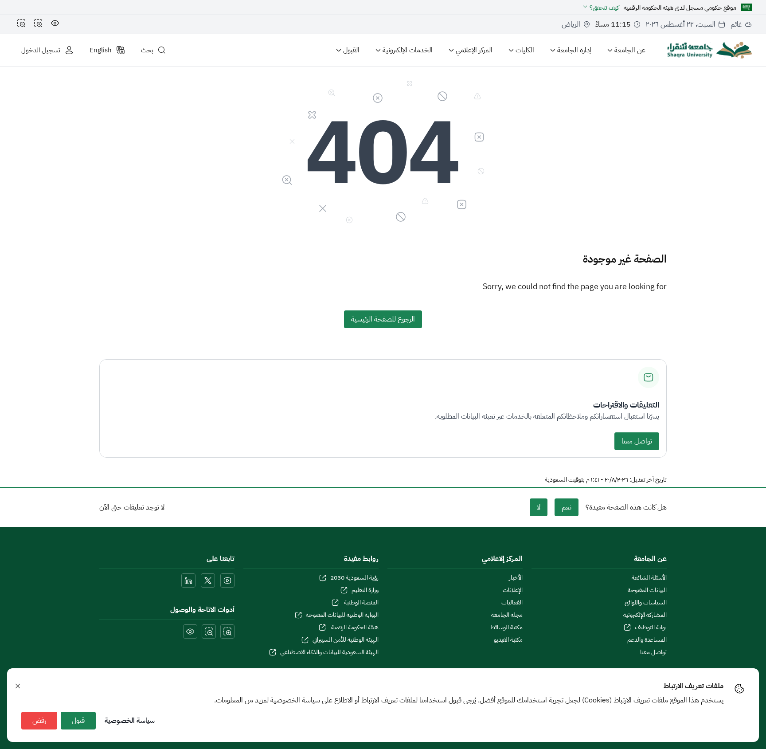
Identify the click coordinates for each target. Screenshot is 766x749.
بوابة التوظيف (651, 627)
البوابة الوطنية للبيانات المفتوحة (342, 615)
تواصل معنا (636, 441)
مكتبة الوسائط (506, 627)
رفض (39, 720)
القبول (351, 50)
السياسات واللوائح (646, 602)
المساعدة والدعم (647, 639)
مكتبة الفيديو (508, 639)
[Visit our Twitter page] (208, 580)
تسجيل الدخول (40, 50)
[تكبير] (38, 24)
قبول (78, 720)
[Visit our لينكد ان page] (188, 580)
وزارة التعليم (365, 590)
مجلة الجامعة (507, 615)
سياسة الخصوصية (130, 720)
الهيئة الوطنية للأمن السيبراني (346, 639)
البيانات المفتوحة (647, 590)
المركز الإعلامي (474, 50)
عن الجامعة (629, 50)
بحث (147, 50)
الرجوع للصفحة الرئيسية (383, 319)
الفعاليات (512, 602)
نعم (566, 507)
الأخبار (516, 577)
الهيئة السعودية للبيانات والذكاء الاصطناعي (329, 652)
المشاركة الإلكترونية (645, 615)
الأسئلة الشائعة (649, 577)
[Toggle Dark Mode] (55, 24)
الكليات (525, 50)
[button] (600, 7)
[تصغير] (21, 24)
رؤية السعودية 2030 (354, 577)
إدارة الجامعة (574, 50)
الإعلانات (513, 590)
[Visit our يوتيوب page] (227, 580)
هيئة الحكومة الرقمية (354, 627)
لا (538, 507)
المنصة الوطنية (361, 602)
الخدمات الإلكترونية (408, 50)
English (101, 50)
